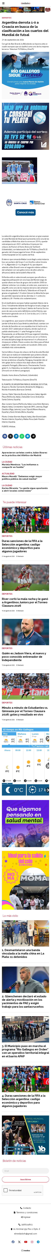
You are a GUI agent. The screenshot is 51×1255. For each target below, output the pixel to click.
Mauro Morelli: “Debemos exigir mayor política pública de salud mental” (22, 477)
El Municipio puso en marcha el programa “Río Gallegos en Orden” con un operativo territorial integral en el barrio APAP (25, 1051)
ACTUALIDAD (8, 474)
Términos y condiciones (27, 1212)
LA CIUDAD (7, 462)
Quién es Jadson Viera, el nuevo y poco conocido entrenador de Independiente (24, 657)
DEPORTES (6, 17)
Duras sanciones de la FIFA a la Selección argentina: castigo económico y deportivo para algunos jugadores (22, 546)
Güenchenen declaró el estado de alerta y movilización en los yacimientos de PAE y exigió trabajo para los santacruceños (24, 1001)
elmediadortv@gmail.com (25, 1234)
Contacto (26, 1208)
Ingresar (26, 1217)
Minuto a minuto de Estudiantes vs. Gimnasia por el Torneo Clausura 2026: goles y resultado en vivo (25, 711)
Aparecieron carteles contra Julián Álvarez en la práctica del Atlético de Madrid (24, 453)
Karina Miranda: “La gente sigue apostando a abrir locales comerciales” (25, 489)
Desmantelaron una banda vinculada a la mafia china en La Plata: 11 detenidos (23, 953)
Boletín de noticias (14, 1161)
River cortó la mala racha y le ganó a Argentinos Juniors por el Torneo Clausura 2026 (25, 602)
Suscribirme (25, 1179)
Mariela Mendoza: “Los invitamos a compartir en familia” (20, 465)
